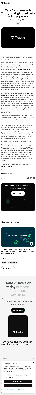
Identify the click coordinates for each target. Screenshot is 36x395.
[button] (33, 3)
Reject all (18, 386)
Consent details (9, 389)
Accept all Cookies (18, 381)
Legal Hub (21, 389)
